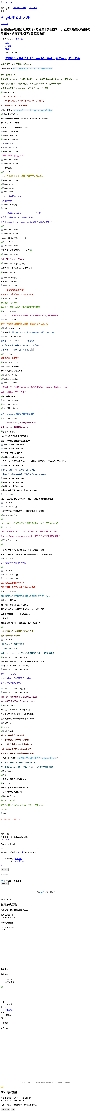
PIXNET (29, 1082)
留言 (23, 852)
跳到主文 (4, 24)
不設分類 (19, 39)
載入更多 (5, 870)
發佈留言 (5, 883)
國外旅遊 (18, 859)
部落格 (8, 46)
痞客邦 (18, 852)
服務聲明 (67, 1082)
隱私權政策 (58, 1082)
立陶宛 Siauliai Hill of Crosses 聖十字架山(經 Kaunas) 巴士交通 (42, 58)
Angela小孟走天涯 (15, 17)
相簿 (7, 43)
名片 (7, 49)
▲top (3, 865)
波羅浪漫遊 (19, 861)
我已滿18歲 (5, 1109)
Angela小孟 (5, 839)
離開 (12, 1109)
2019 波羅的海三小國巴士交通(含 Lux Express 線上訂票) (33, 68)
